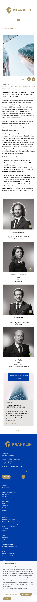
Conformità (18, 281)
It (34, 3)
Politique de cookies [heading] (9, 563)
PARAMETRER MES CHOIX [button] (11, 594)
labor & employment (11, 186)
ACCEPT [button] (7, 598)
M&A (23, 179)
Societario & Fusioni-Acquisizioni (18, 237)
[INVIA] (26, 471)
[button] (18, 20)
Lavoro (18, 280)
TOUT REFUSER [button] (26, 594)
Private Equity (18, 239)
